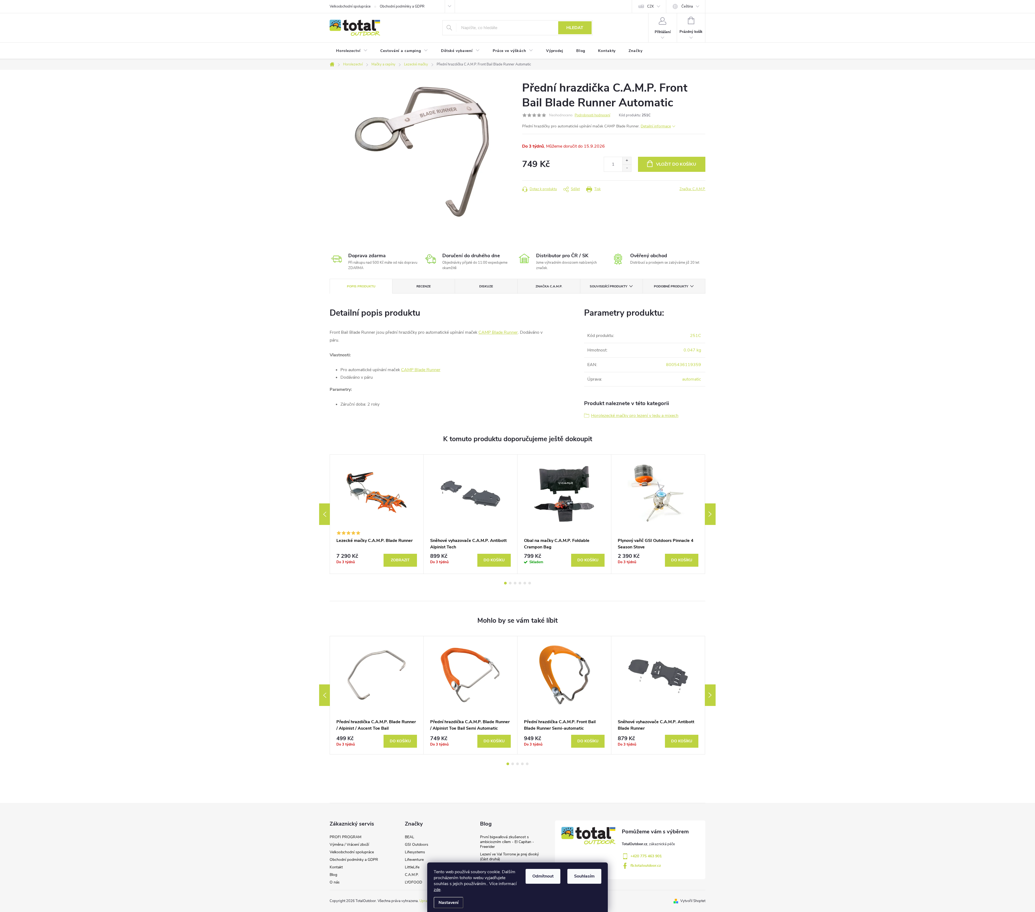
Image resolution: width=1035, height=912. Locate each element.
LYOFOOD (413, 882)
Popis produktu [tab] (361, 286)
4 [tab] (520, 583)
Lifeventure (414, 859)
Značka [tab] (549, 286)
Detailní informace (656, 126)
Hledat (574, 28)
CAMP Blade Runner (498, 332)
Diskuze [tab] (486, 286)
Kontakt (336, 867)
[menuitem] (352, 51)
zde (437, 890)
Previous (324, 514)
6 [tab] (529, 583)
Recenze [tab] (423, 286)
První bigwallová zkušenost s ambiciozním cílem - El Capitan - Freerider (507, 841)
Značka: (692, 189)
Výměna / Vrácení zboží (349, 844)
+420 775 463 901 (646, 856)
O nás (335, 882)
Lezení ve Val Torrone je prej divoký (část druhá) (509, 857)
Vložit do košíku (676, 164)
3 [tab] (515, 583)
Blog (333, 874)
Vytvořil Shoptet (692, 901)
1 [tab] (505, 583)
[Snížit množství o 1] (626, 168)
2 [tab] (510, 583)
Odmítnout (543, 876)
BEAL (409, 837)
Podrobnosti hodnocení (592, 115)
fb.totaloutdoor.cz (645, 865)
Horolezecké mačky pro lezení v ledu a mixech (634, 416)
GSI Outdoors (416, 844)
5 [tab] (524, 583)
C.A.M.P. (412, 874)
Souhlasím (584, 876)
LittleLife (412, 867)
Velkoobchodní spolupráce (350, 6)
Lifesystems (415, 852)
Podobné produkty (671, 286)
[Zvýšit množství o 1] (626, 160)
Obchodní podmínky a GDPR (402, 6)
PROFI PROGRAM (345, 837)
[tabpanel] (377, 514)
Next (710, 514)
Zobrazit (400, 560)
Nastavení (448, 903)
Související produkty (608, 286)
